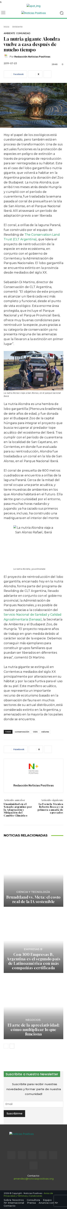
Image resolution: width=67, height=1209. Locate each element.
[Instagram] (22, 1155)
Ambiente (17, 26)
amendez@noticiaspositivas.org (34, 1178)
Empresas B (33, 949)
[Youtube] (33, 1165)
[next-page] (12, 1046)
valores (45, 731)
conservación (22, 731)
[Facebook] (11, 1155)
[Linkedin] (32, 1155)
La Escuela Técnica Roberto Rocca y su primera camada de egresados (50, 808)
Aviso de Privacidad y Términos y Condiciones (28, 1194)
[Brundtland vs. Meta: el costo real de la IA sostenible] (33, 874)
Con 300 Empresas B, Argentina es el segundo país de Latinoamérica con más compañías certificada (33, 961)
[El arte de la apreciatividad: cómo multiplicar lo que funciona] (33, 1006)
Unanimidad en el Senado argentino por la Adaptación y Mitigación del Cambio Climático (18, 810)
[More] (47, 74)
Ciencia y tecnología (33, 892)
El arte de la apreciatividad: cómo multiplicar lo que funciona (34, 1029)
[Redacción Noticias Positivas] (7, 56)
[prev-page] (6, 1046)
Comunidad (23, 33)
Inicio (6, 26)
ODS (35, 731)
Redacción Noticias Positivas (32, 56)
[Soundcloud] (43, 1155)
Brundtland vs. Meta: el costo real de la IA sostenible (33, 899)
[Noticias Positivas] (33, 13)
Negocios (33, 1020)
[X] (53, 1155)
